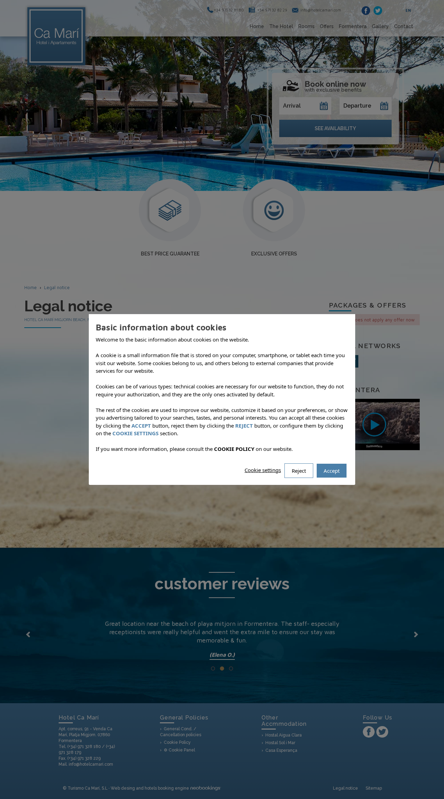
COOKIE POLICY (234, 448)
